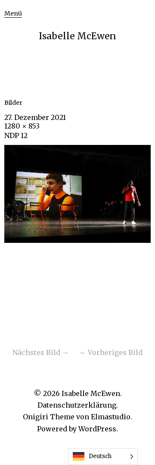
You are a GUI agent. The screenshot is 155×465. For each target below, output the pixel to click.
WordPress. (98, 428)
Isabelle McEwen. (92, 393)
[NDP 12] (77, 240)
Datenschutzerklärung (76, 405)
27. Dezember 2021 (35, 117)
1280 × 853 (22, 126)
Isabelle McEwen (77, 36)
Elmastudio (110, 416)
